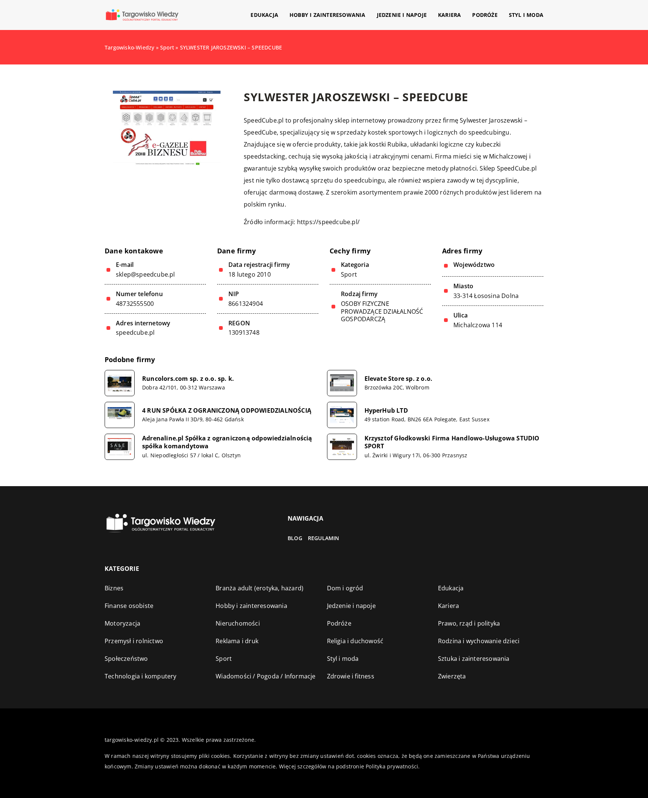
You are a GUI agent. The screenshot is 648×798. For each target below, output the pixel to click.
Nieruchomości (238, 623)
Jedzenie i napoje (402, 14)
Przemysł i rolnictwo (134, 641)
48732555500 (135, 304)
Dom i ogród (345, 588)
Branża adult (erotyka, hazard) (259, 588)
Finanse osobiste (129, 606)
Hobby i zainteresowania (328, 14)
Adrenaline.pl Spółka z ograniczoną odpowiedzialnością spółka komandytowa (227, 442)
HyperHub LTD (386, 411)
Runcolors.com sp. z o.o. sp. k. (188, 379)
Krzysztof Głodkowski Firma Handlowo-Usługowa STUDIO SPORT (452, 442)
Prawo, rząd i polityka (469, 623)
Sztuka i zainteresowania (474, 658)
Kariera (449, 14)
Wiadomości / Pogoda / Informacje (265, 676)
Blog (295, 538)
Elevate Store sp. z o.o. (398, 379)
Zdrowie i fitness (350, 676)
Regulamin (323, 538)
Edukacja (264, 14)
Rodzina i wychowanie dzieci (478, 641)
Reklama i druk (237, 641)
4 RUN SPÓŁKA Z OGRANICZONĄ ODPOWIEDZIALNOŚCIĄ (226, 411)
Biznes (114, 588)
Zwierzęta (452, 676)
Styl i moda (526, 14)
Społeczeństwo (126, 658)
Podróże (484, 14)
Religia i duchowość (355, 641)
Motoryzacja (122, 623)
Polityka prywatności (392, 766)
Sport (349, 274)
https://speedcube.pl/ (328, 222)
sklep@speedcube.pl (145, 274)
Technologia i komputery (141, 676)
